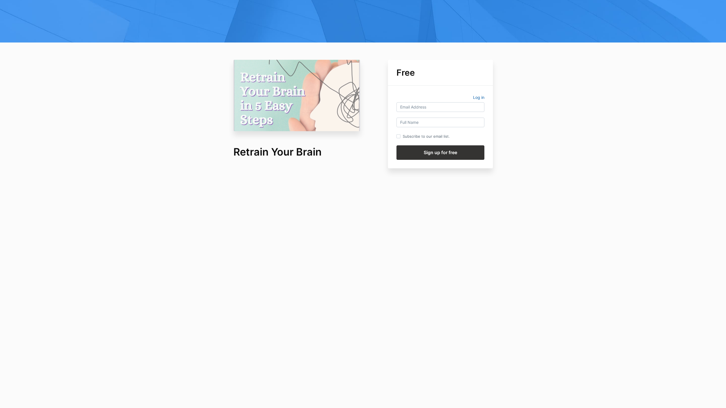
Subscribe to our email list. (426, 136)
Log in (478, 97)
